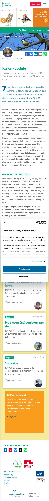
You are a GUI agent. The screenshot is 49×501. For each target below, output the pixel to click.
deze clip (31, 147)
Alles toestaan (24, 269)
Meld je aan (11, 417)
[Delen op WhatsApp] (45, 54)
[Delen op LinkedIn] (36, 54)
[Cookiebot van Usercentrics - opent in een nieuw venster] (35, 222)
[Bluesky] (15, 450)
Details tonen (36, 261)
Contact (7, 480)
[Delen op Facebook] (27, 54)
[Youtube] (10, 450)
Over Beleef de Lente (12, 472)
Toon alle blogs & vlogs (14, 36)
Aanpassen (23, 277)
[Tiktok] (20, 450)
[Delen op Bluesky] (31, 54)
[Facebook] (5, 450)
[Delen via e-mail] (40, 54)
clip (20, 141)
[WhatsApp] (25, 450)
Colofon (7, 483)
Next (46, 20)
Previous (3, 20)
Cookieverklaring (10, 477)
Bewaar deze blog (24, 76)
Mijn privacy (8, 475)
